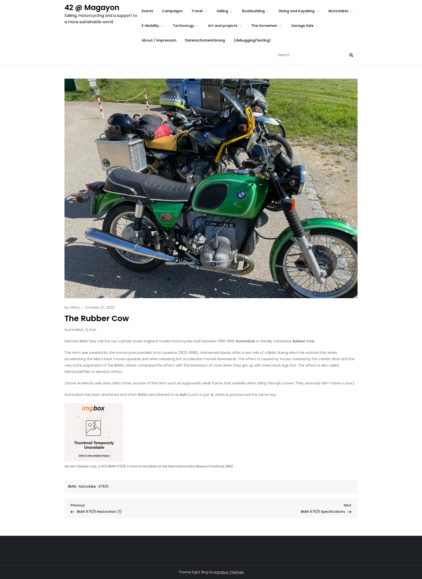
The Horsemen (264, 25)
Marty (75, 307)
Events (147, 11)
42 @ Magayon (91, 7)
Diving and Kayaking (297, 11)
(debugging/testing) (252, 40)
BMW (72, 486)
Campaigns (172, 11)
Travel (197, 11)
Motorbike (87, 486)
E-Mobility (150, 25)
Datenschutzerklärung (205, 40)
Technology (183, 25)
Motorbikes (338, 11)
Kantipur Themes (229, 572)
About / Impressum (159, 40)
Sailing (222, 11)
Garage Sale (302, 25)
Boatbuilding (253, 11)
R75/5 (103, 486)
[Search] (351, 55)
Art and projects (222, 25)
